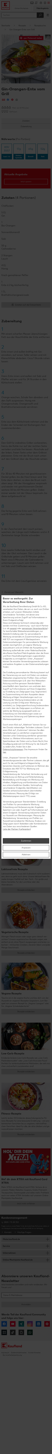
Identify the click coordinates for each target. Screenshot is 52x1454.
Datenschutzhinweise (18, 1353)
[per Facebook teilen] (8, 100)
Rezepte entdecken (26, 890)
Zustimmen (26, 841)
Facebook (4, 1324)
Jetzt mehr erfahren (26, 1203)
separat (13, 628)
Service (6, 1246)
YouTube (13, 1324)
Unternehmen (9, 1253)
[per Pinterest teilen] (12, 100)
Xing (21, 1324)
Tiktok (13, 1332)
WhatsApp (30, 1332)
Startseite (5, 25)
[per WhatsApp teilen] (17, 100)
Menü (48, 3)
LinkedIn (38, 1324)
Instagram (30, 1324)
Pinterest (47, 1324)
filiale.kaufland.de (11, 1239)
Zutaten (26, 121)
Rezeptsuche (40, 25)
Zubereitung (26, 126)
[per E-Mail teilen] (3, 100)
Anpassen (26, 847)
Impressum (5, 1353)
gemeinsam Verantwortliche (34, 628)
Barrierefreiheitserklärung (12, 1355)
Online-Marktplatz (21, 8)
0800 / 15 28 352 (11, 1222)
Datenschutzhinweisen (13, 749)
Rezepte (22, 25)
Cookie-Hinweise (34, 1353)
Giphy (21, 1332)
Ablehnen (26, 854)
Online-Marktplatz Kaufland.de (18, 1260)
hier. (4, 752)
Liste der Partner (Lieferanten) (17, 829)
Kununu (4, 1332)
